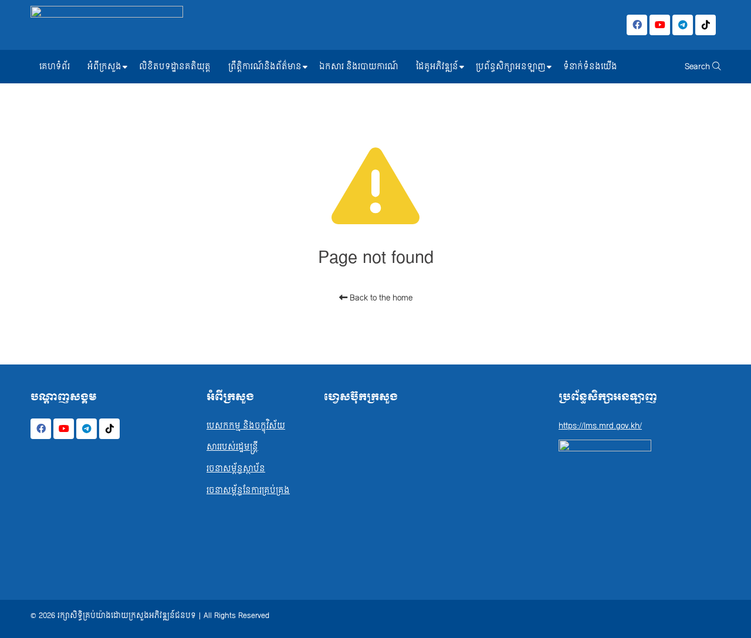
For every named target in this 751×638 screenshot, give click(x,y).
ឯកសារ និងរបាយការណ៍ (358, 66)
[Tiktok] (705, 25)
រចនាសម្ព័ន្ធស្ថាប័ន (236, 468)
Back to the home (379, 298)
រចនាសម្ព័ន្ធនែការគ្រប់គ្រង (248, 490)
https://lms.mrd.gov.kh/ (600, 425)
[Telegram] (682, 25)
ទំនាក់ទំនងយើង (590, 66)
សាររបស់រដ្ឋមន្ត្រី (232, 447)
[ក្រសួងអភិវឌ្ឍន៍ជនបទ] (107, 25)
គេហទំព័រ (54, 66)
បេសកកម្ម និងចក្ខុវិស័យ (246, 425)
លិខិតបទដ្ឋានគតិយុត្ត (175, 66)
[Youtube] (659, 25)
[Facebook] (637, 25)
